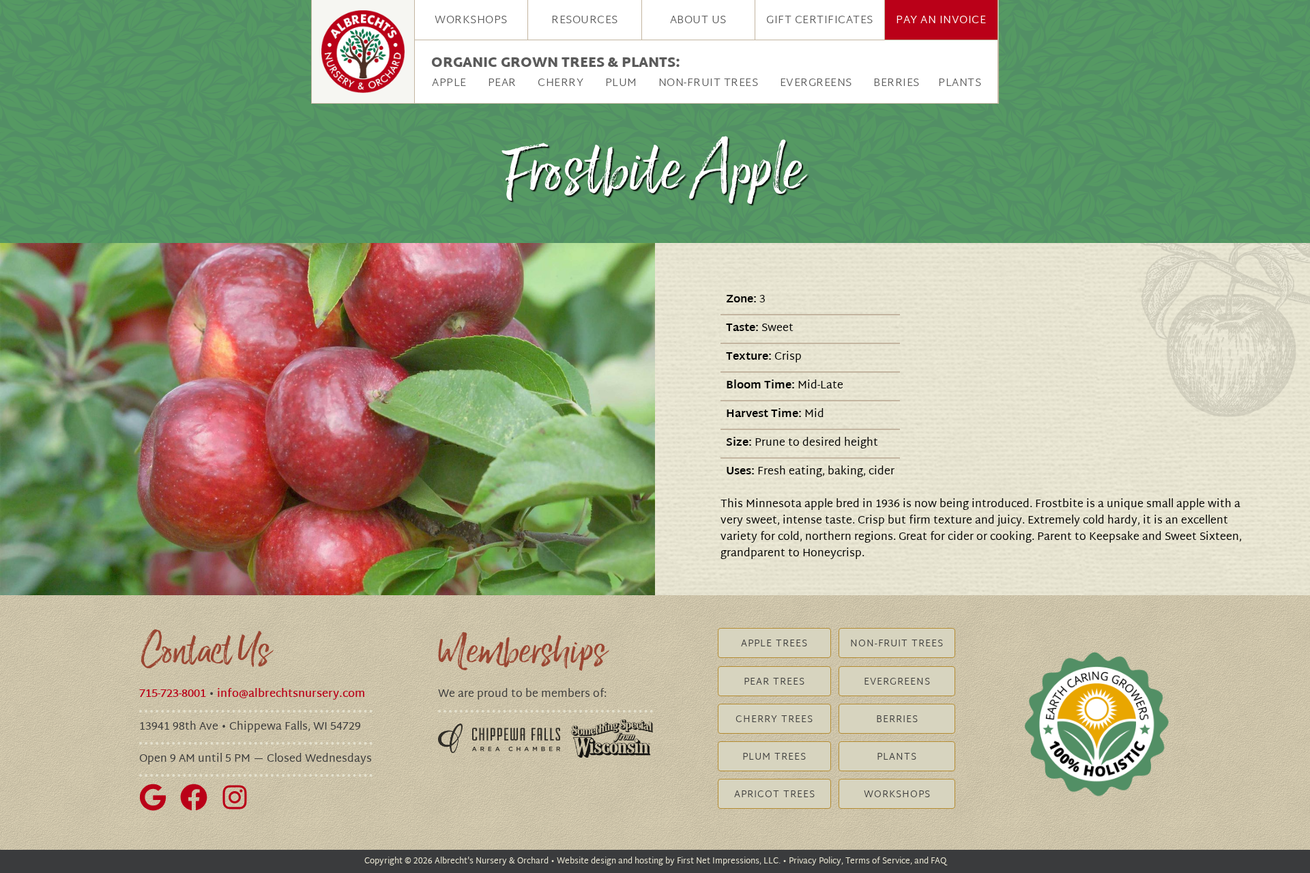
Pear (502, 84)
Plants (959, 84)
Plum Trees (774, 757)
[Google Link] (158, 808)
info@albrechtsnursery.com (291, 694)
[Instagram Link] (240, 808)
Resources (584, 21)
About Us (698, 21)
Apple (449, 84)
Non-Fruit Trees (708, 84)
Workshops (471, 21)
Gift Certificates (819, 21)
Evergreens (816, 84)
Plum (621, 84)
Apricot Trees (774, 794)
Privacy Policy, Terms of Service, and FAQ (867, 861)
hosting (649, 861)
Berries (896, 84)
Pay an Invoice (941, 21)
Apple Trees (774, 644)
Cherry (560, 84)
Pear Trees (774, 682)
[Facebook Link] (199, 808)
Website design (586, 861)
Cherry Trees (774, 719)
